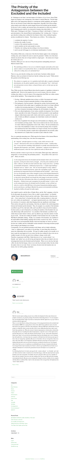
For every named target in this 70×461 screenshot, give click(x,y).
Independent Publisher (29, 458)
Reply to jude (15, 287)
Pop (12, 400)
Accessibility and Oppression (17, 421)
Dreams (13, 390)
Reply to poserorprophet (18, 303)
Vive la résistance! (15, 408)
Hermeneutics (14, 394)
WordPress (42, 458)
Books (12, 388)
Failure (12, 392)
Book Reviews (14, 387)
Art (11, 385)
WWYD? (13, 410)
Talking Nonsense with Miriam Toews (19, 423)
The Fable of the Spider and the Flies (19, 425)
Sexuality (13, 402)
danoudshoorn (14, 3)
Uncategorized (22, 3)
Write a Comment (18, 271)
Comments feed (14, 444)
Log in (12, 440)
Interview (13, 396)
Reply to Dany (16, 364)
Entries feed (13, 442)
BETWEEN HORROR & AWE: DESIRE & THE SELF (23, 417)
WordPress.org (14, 446)
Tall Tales (13, 404)
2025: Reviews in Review (16, 419)
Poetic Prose (14, 398)
